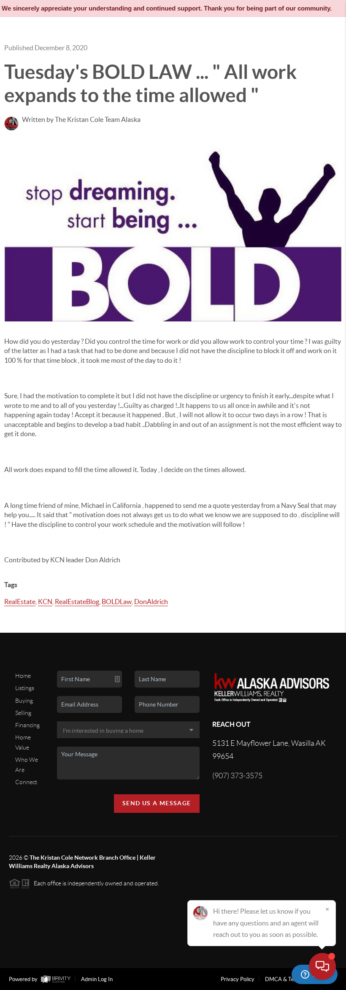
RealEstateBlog (77, 601)
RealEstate (19, 601)
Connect (26, 782)
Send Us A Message (156, 803)
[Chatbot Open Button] (322, 966)
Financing (27, 725)
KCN (45, 601)
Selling (23, 712)
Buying (24, 700)
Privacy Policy (237, 979)
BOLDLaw (117, 601)
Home (23, 675)
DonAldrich (151, 601)
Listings (24, 688)
